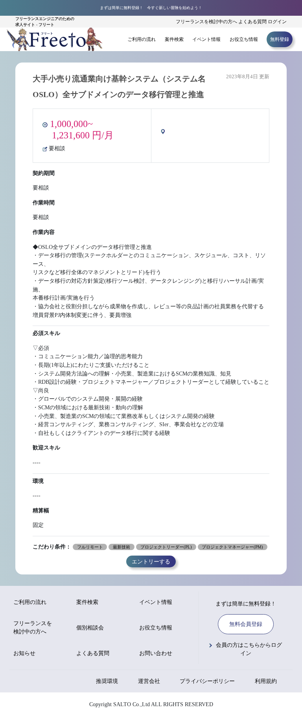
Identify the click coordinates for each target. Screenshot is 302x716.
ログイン (277, 21)
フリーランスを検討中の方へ (206, 21)
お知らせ (24, 653)
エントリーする (151, 561)
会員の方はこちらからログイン (249, 649)
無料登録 (279, 39)
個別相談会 (90, 628)
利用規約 (266, 681)
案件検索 (174, 39)
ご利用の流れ (141, 39)
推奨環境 (107, 681)
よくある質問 (252, 21)
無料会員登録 (245, 624)
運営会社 (149, 681)
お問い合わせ (155, 653)
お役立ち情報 (244, 39)
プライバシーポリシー (207, 681)
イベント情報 (206, 39)
